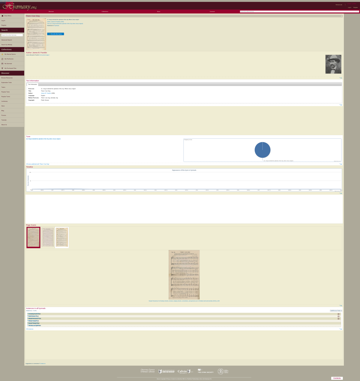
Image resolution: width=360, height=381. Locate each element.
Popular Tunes (5, 96)
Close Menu (7, 15)
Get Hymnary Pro (207, 379)
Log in (349, 7)
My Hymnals (8, 63)
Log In (3, 20)
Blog (2, 110)
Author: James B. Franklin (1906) (55, 21)
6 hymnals (56, 25)
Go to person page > (44, 55)
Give (201, 379)
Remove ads (339, 4)
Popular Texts (5, 92)
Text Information (32, 84)
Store (158, 11)
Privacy (168, 379)
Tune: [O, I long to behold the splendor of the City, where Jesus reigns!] (65, 23)
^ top (340, 78)
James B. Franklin (46, 93)
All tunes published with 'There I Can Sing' (37, 164)
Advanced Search (6, 40)
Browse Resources (7, 78)
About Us (4, 124)
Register (355, 7)
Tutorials (3, 120)
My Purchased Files (10, 68)
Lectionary (4, 101)
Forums (3, 115)
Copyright (163, 379)
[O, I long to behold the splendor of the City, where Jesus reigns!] (43, 138)
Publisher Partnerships (193, 379)
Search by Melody (6, 44)
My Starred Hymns (10, 54)
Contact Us (174, 379)
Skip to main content (5, 1)
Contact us (42, 363)
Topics (3, 87)
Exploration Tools (6, 82)
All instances (29, 329)
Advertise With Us (181, 379)
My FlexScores (9, 59)
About (158, 379)
